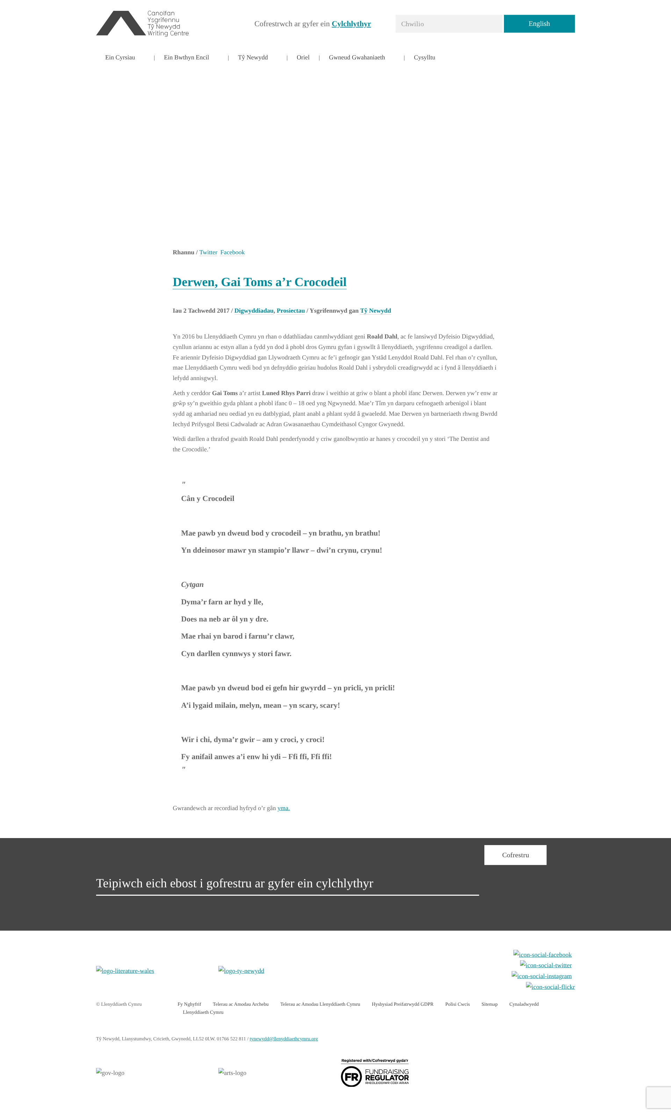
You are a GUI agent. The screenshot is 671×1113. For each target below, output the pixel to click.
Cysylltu (424, 57)
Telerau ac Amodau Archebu (241, 1004)
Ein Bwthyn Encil (186, 57)
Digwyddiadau (254, 310)
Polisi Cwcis (457, 1004)
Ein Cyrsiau (120, 57)
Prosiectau (291, 310)
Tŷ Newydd (253, 57)
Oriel (303, 57)
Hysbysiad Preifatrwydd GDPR (403, 1004)
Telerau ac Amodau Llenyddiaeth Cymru (320, 1004)
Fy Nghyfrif (189, 1004)
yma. (283, 808)
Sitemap (490, 1004)
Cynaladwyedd (524, 1004)
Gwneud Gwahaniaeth (357, 57)
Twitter (208, 252)
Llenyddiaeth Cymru (203, 1012)
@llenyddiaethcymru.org (284, 1039)
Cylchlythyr (351, 23)
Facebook (232, 252)
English (539, 23)
